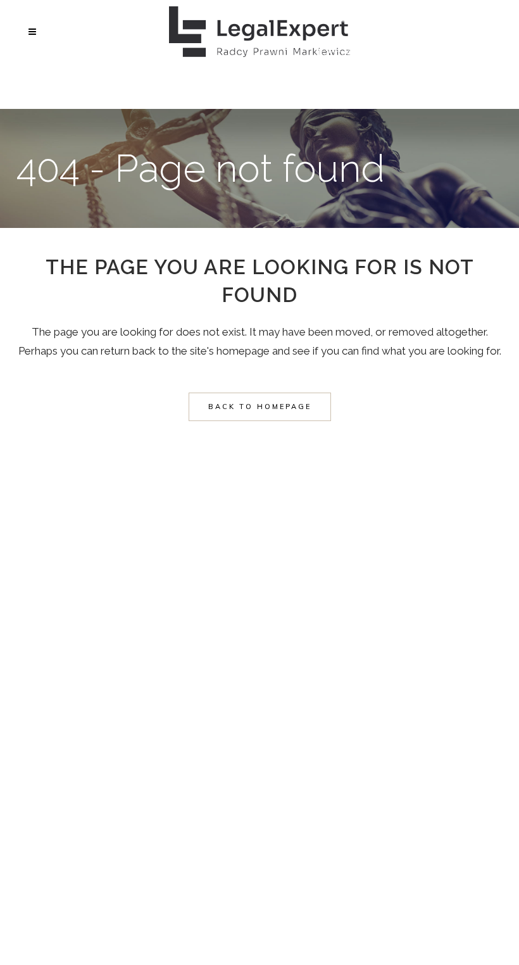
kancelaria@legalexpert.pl (381, 52)
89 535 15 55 (349, 16)
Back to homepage (259, 406)
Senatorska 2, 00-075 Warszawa (399, 88)
